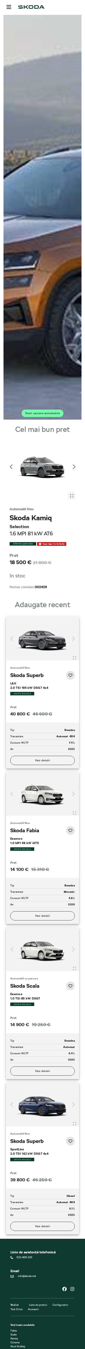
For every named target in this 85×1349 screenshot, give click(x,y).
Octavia (15, 1342)
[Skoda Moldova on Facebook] (66, 1289)
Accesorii (33, 1309)
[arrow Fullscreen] (71, 496)
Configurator (60, 1304)
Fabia (13, 1330)
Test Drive (16, 1309)
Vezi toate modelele (22, 1325)
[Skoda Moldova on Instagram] (72, 1289)
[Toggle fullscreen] (74, 658)
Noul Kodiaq (17, 1346)
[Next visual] (73, 467)
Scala (13, 1334)
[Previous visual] (11, 467)
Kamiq (14, 1338)
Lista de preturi (38, 1304)
